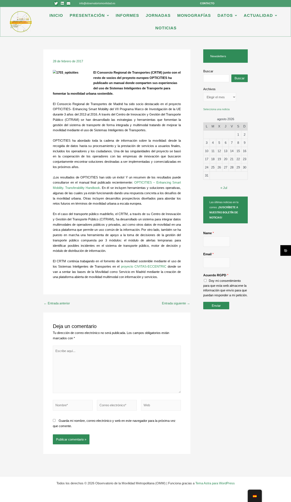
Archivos (209, 89)
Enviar (216, 305)
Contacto (207, 3)
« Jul (223, 188)
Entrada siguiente (176, 303)
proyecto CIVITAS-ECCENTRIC (143, 266)
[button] (89, 15)
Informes (127, 15)
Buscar (208, 71)
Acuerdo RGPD (215, 275)
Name (208, 233)
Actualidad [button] (258, 15)
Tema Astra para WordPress (215, 483)
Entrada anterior (57, 303)
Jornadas (158, 15)
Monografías (194, 15)
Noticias (166, 28)
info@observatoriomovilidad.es (97, 3)
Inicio (56, 15)
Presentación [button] (87, 15)
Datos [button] (225, 15)
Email (208, 254)
